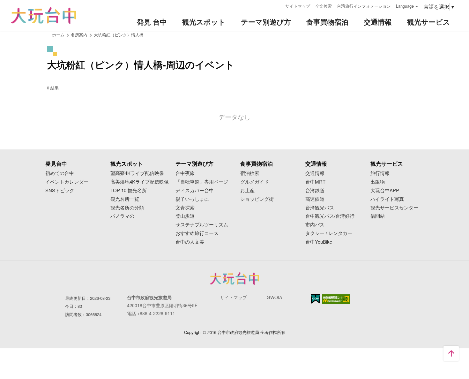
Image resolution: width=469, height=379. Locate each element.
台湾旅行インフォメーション (364, 6)
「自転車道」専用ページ (201, 182)
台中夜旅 (185, 173)
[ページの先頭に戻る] (451, 353)
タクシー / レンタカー (328, 233)
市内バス (314, 224)
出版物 (377, 182)
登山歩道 (185, 216)
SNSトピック (59, 190)
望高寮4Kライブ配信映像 (137, 173)
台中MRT (315, 182)
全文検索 (323, 6)
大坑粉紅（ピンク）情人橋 (119, 35)
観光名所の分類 (127, 207)
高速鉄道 (314, 199)
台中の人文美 (189, 242)
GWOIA (274, 297)
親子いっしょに (192, 199)
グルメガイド (254, 182)
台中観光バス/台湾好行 (329, 216)
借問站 (377, 216)
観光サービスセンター (394, 207)
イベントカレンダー (66, 182)
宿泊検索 (249, 173)
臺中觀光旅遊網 (43, 15)
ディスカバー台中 (194, 190)
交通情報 (314, 173)
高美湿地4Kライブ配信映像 (139, 182)
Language (405, 6)
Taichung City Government (234, 278)
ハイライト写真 (387, 199)
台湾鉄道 (314, 190)
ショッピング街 (257, 199)
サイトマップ (297, 6)
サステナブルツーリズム (201, 224)
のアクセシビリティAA (336, 299)
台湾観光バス (319, 207)
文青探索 (185, 207)
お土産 (247, 190)
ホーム (58, 35)
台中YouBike (318, 242)
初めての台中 (59, 173)
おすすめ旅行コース (197, 233)
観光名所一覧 (124, 199)
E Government (315, 299)
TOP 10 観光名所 (128, 190)
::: (278, 5)
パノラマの (122, 216)
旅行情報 (380, 173)
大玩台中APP (384, 190)
